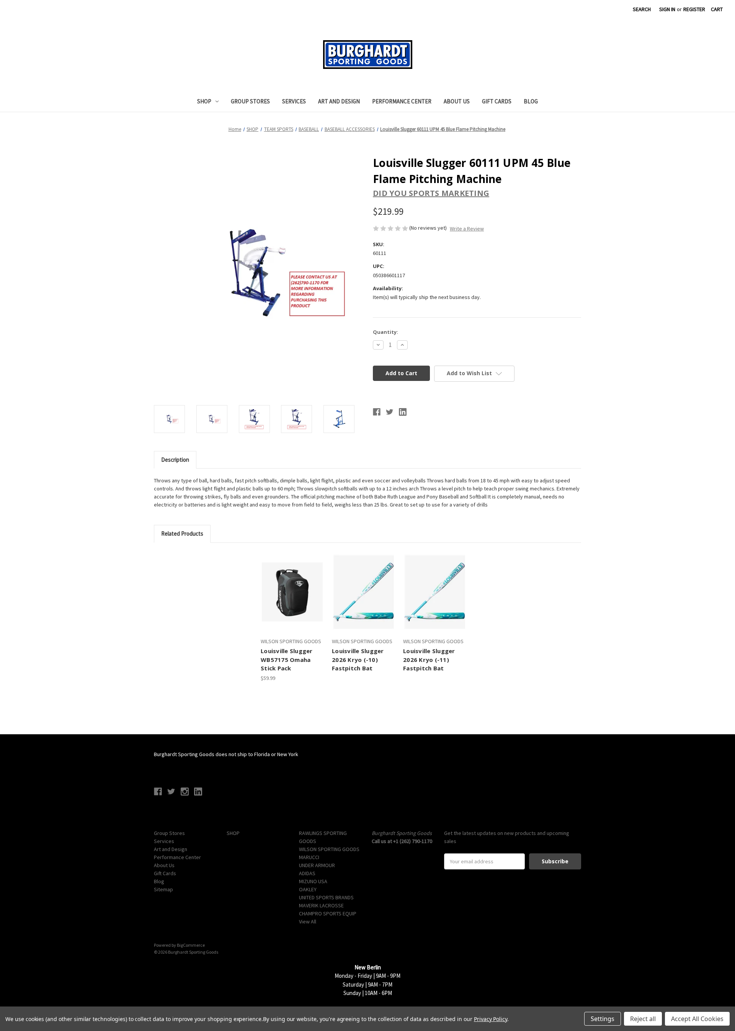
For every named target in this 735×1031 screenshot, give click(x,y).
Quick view (285, 585)
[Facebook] (377, 412)
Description (175, 459)
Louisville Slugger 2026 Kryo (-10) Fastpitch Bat (358, 659)
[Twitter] (390, 412)
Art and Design (339, 101)
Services (294, 101)
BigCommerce (191, 945)
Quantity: (385, 331)
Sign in (667, 9)
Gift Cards (496, 101)
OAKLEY (308, 889)
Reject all (643, 1019)
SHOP (204, 101)
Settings (602, 1019)
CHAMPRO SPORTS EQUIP (327, 913)
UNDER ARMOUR (317, 865)
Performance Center (401, 101)
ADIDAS (307, 873)
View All (307, 921)
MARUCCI (309, 857)
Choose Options (292, 598)
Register (694, 9)
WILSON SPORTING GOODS (329, 849)
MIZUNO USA (313, 881)
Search (642, 9)
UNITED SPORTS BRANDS (326, 897)
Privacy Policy (490, 1019)
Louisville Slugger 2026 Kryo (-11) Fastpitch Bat (429, 659)
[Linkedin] (403, 412)
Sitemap (163, 889)
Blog (531, 101)
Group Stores (250, 101)
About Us (457, 101)
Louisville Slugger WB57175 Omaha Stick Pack (287, 659)
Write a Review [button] (467, 228)
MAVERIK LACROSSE (321, 905)
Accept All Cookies (697, 1019)
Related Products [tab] (182, 533)
